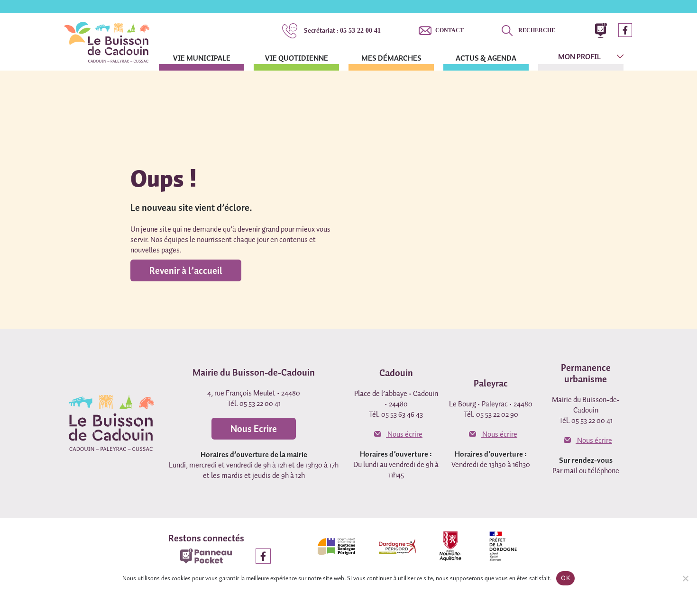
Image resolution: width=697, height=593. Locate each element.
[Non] (685, 578)
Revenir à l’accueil (185, 270)
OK (565, 578)
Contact (449, 30)
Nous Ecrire (253, 428)
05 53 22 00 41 (342, 30)
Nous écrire (404, 434)
